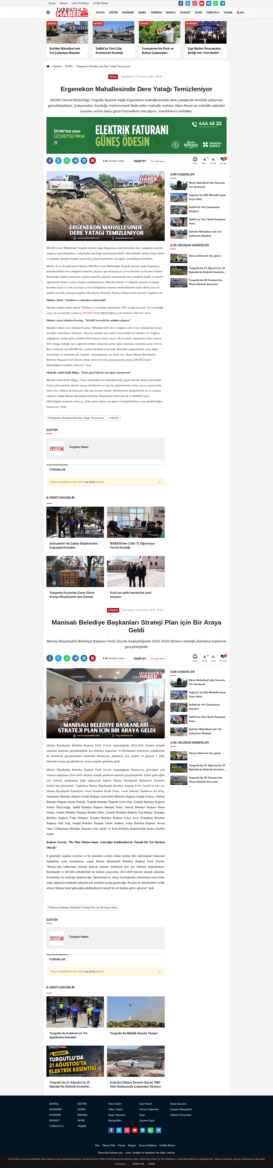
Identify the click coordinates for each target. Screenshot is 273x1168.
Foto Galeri (114, 1103)
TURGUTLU (212, 12)
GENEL (142, 12)
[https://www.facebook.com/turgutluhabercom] (180, 3)
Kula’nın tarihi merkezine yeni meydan (130, 594)
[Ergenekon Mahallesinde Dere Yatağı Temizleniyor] (105, 205)
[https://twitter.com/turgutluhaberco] (187, 3)
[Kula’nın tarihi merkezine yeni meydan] (136, 571)
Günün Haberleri (149, 1109)
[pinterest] (92, 160)
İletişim (64, 3)
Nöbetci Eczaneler (181, 1115)
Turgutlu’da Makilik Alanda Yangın (134, 1033)
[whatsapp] (67, 160)
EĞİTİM (113, 12)
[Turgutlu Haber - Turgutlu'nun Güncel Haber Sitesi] (72, 12)
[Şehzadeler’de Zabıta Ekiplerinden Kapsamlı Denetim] (75, 522)
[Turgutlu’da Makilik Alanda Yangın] (136, 1012)
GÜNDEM (156, 12)
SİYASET (185, 12)
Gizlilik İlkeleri (100, 3)
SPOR (198, 12)
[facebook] (49, 160)
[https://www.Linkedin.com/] (208, 3)
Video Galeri (115, 1109)
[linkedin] (84, 160)
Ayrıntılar (138, 1164)
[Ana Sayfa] (47, 66)
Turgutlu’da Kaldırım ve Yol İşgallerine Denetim (68, 1035)
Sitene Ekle (109, 1145)
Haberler (57, 66)
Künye (52, 3)
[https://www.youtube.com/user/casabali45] (201, 3)
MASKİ (87, 312)
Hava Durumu (178, 1103)
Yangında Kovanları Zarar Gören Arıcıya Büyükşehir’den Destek (72, 594)
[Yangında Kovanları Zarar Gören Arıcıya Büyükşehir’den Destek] (75, 571)
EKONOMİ (128, 12)
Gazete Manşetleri (181, 1109)
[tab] (57, 470)
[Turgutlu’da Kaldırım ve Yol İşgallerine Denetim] (75, 1012)
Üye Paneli (145, 1103)
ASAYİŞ (100, 12)
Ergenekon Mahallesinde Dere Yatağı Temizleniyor (104, 66)
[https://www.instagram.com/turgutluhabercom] (194, 3)
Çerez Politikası (80, 3)
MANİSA (171, 12)
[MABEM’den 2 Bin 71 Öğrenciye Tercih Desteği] (136, 522)
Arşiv (142, 1115)
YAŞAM (228, 12)
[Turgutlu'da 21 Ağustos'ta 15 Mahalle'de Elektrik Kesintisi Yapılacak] (75, 1061)
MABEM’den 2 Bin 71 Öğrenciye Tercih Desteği (132, 545)
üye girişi (89, 481)
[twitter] (58, 160)
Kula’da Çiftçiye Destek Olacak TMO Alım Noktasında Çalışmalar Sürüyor (135, 1084)
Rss (97, 1145)
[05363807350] (215, 3)
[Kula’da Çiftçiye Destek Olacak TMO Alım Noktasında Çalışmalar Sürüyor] (136, 1061)
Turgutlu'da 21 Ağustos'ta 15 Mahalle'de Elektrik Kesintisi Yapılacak (69, 1085)
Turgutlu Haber (79, 447)
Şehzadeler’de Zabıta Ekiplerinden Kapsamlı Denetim (73, 545)
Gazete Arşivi (147, 1120)
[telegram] (75, 160)
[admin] (222, 3)
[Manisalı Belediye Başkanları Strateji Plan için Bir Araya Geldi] (105, 703)
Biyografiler (114, 1120)
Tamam (151, 1164)
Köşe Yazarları (116, 1115)
